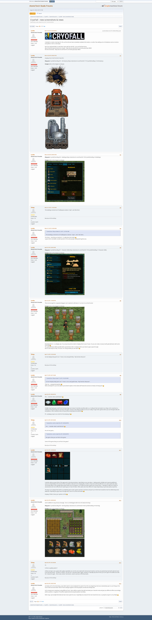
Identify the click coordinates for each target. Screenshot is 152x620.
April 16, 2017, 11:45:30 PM (50, 300)
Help (110, 616)
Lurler (33, 31)
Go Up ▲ (122, 616)
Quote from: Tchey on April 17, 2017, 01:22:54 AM (57, 378)
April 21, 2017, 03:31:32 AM (50, 420)
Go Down (32, 26)
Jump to (101, 607)
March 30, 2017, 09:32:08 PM (50, 30)
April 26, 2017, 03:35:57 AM (50, 583)
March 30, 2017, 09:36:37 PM (50, 55)
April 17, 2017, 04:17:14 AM (50, 375)
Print (120, 26)
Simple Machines (39, 616)
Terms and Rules (115, 616)
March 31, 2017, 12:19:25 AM (50, 207)
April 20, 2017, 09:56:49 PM (50, 394)
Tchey (32, 207)
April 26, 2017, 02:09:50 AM (50, 500)
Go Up (31, 601)
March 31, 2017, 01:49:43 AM (50, 228)
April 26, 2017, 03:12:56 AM (50, 562)
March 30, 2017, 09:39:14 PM (50, 154)
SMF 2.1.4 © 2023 (31, 616)
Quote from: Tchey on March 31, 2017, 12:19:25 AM (58, 231)
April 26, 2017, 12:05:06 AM (50, 450)
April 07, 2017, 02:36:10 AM (50, 247)
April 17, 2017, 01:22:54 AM (50, 354)
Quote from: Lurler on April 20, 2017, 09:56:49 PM (57, 423)
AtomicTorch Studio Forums (41, 6)
